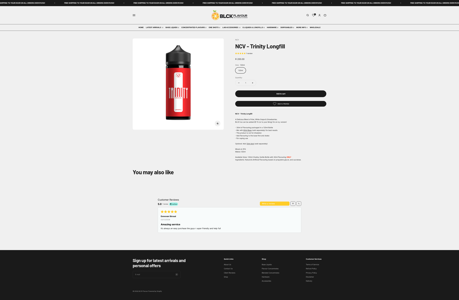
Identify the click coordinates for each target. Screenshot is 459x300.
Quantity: (238, 78)
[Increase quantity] (252, 83)
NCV (237, 40)
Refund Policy (311, 269)
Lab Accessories (230, 27)
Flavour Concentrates (270, 269)
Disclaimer (310, 277)
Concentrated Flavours (193, 27)
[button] (240, 53)
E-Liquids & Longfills (253, 27)
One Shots (214, 27)
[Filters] (292, 203)
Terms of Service (312, 264)
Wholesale (315, 27)
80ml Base (247, 130)
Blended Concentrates (270, 273)
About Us (227, 264)
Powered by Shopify (155, 291)
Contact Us (228, 269)
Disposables (286, 27)
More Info (301, 27)
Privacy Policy (311, 273)
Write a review (268, 203)
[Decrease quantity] (238, 83)
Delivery (309, 281)
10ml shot (250, 144)
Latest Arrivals (154, 27)
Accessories (266, 281)
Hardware (272, 27)
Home (141, 27)
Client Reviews (229, 273)
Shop (226, 277)
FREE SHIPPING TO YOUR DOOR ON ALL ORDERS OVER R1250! (72, 3)
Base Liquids (171, 27)
